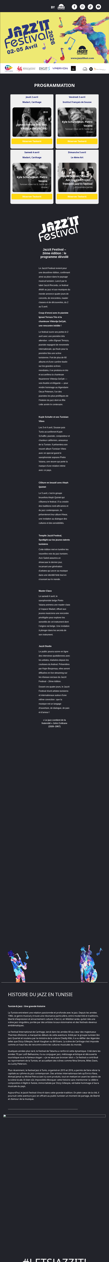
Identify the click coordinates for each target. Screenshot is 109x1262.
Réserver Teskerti (32, 141)
